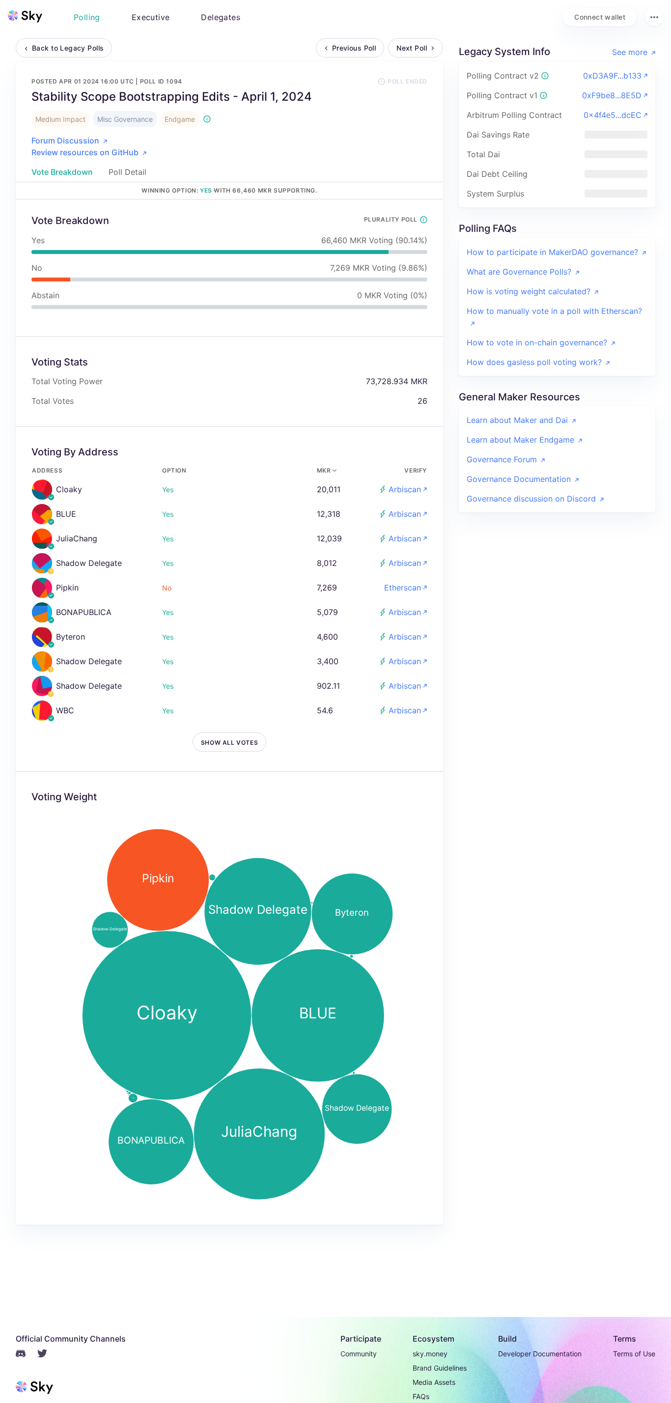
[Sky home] (25, 16)
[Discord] (26, 1354)
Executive (151, 17)
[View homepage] (25, 16)
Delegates (220, 17)
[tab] (62, 172)
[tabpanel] (229, 712)
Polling (87, 17)
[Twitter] (48, 1354)
